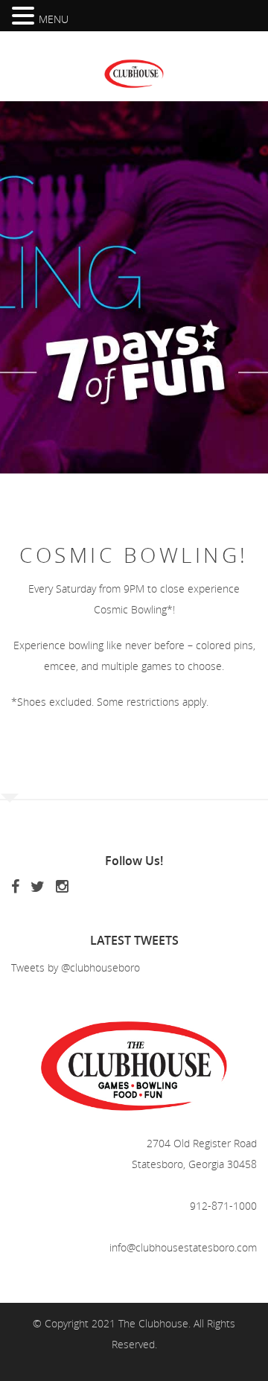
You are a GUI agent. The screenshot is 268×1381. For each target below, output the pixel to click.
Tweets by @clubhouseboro (75, 967)
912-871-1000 (223, 1206)
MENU (53, 19)
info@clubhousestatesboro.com (183, 1247)
